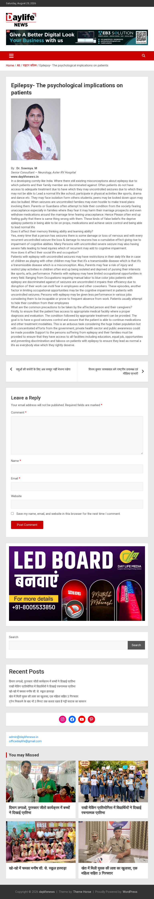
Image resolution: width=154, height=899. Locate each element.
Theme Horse (82, 892)
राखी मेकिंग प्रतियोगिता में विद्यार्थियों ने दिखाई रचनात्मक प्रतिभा (42, 686)
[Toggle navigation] (11, 55)
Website (16, 496)
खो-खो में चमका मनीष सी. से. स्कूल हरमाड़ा (31, 691)
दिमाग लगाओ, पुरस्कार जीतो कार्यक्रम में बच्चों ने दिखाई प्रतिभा (42, 681)
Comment (18, 412)
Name (16, 461)
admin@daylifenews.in (23, 737)
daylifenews (47, 892)
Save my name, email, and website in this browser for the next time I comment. (68, 514)
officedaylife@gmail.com (25, 741)
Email (15, 478)
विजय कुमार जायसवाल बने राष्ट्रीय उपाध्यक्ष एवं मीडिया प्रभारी (113, 371)
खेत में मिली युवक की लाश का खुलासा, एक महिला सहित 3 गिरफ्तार (43, 696)
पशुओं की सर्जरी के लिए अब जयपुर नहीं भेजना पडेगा (43, 369)
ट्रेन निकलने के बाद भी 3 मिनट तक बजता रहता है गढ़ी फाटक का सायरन (47, 701)
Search (13, 637)
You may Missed (24, 755)
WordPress (130, 892)
